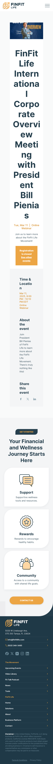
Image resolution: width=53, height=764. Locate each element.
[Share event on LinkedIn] (34, 399)
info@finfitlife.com (16, 640)
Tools (7, 691)
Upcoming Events (13, 668)
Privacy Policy (35, 760)
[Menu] (47, 5)
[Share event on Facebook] (21, 399)
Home (8, 703)
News (7, 685)
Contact (8, 726)
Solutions (9, 708)
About (8, 714)
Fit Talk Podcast (12, 680)
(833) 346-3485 (15, 645)
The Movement (12, 662)
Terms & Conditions (19, 760)
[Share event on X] (27, 399)
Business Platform (13, 720)
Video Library (11, 674)
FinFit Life (9, 697)
